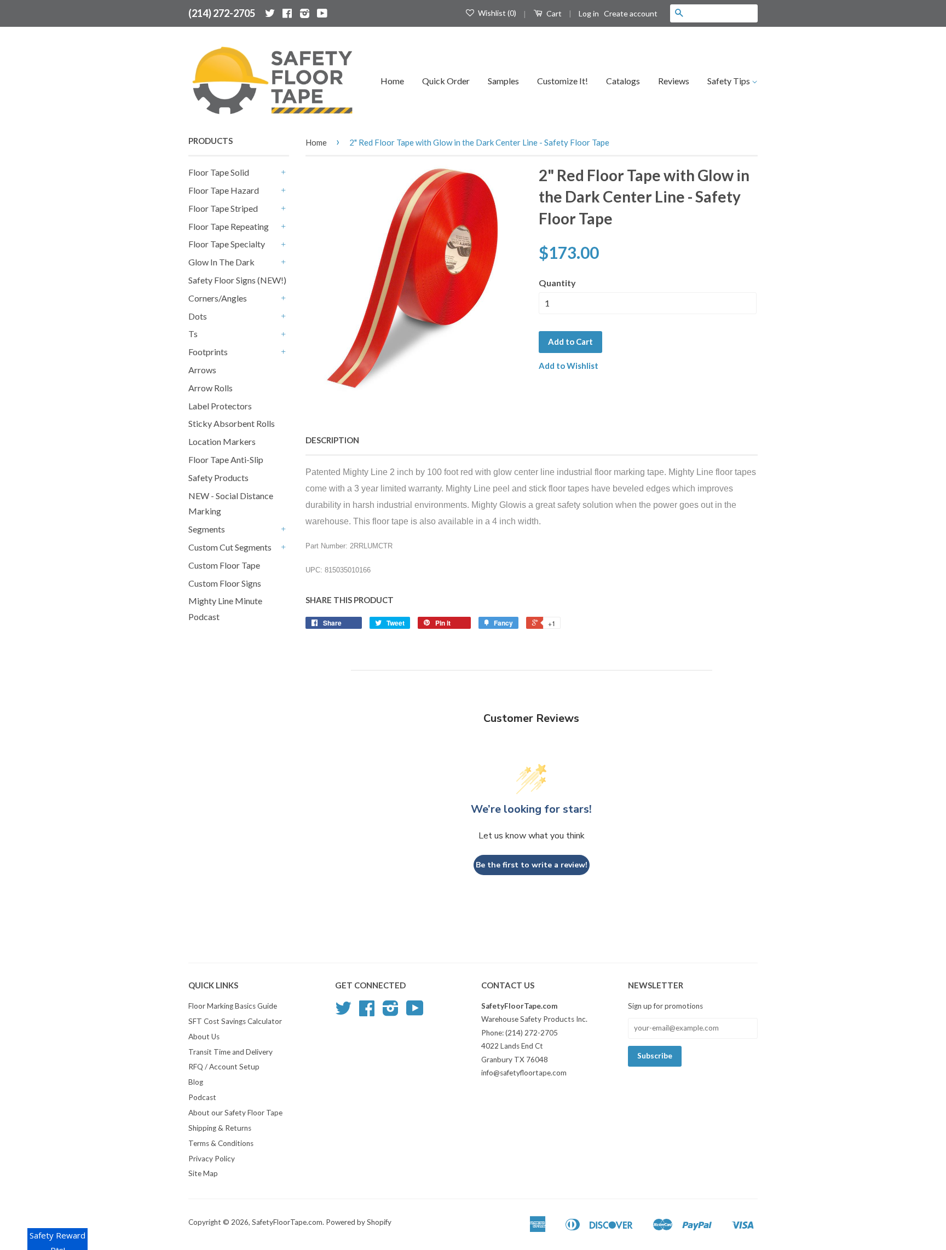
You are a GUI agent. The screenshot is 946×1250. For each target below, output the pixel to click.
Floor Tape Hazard (223, 190)
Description (332, 440)
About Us (204, 1036)
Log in (589, 13)
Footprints (208, 351)
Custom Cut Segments (230, 547)
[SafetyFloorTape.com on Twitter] (270, 13)
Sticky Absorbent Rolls (231, 423)
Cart (553, 13)
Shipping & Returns (219, 1128)
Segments (206, 529)
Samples (503, 81)
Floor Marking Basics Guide (232, 1006)
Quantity (557, 282)
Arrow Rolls (210, 388)
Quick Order (446, 81)
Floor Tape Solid (218, 172)
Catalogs (623, 81)
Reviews (673, 81)
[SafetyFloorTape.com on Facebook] (287, 13)
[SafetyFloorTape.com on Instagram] (304, 13)
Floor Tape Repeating (228, 226)
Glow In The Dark (221, 262)
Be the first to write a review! (531, 865)
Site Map (203, 1173)
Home (392, 81)
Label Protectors (220, 406)
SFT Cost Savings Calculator (235, 1021)
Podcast (202, 1097)
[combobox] (723, 13)
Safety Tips (729, 81)
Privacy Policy (211, 1158)
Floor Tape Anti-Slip (225, 459)
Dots (197, 316)
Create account (630, 13)
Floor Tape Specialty (226, 244)
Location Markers (222, 441)
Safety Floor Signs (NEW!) (237, 280)
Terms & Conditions (220, 1143)
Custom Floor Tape (224, 565)
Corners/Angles (217, 298)
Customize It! (562, 81)
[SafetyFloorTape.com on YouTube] (322, 13)
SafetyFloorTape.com (287, 1222)
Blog (195, 1082)
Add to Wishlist (568, 366)
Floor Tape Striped (223, 208)
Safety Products (218, 477)
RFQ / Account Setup (223, 1066)
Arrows (202, 369)
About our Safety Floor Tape (235, 1112)
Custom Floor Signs (224, 583)
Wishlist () (496, 13)
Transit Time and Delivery (230, 1052)
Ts (193, 333)
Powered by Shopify (358, 1222)
